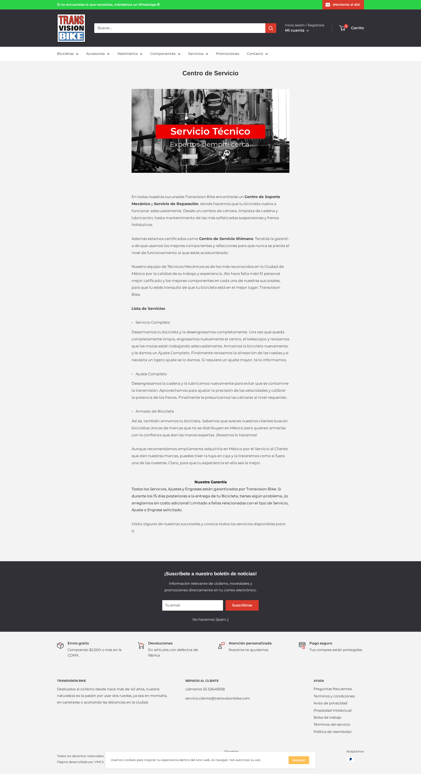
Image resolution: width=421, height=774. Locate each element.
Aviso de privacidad (330, 703)
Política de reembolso (332, 732)
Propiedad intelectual (332, 710)
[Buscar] (270, 28)
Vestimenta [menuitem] (127, 54)
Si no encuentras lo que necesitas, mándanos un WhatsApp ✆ (108, 4)
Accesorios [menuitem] (95, 54)
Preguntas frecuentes (333, 689)
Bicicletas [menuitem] (65, 54)
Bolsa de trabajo (327, 717)
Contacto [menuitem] (255, 54)
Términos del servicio (332, 724)
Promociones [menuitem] (227, 54)
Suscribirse (242, 605)
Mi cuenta (295, 30)
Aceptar (299, 760)
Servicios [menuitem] (195, 54)
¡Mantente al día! (346, 4)
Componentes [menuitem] (163, 54)
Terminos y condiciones (334, 696)
